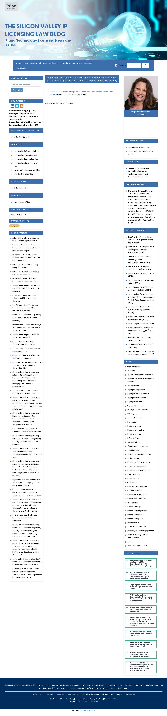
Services (52, 63)
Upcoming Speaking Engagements (141, 531)
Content (50, 694)
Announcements (134, 367)
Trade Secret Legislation (136, 498)
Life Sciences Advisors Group (139, 147)
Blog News (131, 370)
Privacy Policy (107, 694)
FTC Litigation (132, 414)
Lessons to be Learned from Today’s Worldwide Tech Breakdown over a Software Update (26, 328)
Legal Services (72, 694)
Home (18, 63)
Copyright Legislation (135, 402)
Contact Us (21, 68)
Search (122, 65)
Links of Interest (133, 450)
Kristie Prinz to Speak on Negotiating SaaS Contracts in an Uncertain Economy (26, 318)
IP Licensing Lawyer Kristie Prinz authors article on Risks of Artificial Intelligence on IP (26, 258)
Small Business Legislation (137, 486)
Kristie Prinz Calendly (22, 137)
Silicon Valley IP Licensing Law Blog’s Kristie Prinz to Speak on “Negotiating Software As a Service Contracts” (26, 562)
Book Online (89, 63)
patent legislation (134, 474)
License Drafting (133, 442)
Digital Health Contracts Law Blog (27, 170)
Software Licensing (134, 490)
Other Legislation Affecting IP (138, 462)
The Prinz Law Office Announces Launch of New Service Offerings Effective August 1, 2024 (25, 308)
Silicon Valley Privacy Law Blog (25, 155)
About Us (43, 63)
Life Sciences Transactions (137, 446)
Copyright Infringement (136, 398)
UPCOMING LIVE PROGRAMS (137, 527)
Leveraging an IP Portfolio (138, 323)
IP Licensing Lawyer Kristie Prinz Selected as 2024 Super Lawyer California (24, 298)
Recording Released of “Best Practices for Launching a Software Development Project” (26, 248)
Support (119, 694)
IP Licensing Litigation (135, 430)
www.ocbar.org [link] (136, 217)
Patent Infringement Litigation (139, 470)
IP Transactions (133, 438)
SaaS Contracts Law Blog (23, 174)
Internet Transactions (135, 418)
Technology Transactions (137, 494)
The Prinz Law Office (22, 202)
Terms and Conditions (90, 694)
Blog (42, 694)
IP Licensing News (134, 434)
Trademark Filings (134, 506)
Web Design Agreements (137, 546)
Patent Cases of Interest (137, 466)
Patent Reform (133, 478)
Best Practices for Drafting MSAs (141, 273)
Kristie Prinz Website (21, 188)
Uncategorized (133, 523)
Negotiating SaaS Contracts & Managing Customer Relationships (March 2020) (140, 259)
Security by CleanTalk (88, 710)
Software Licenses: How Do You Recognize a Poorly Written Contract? (24, 518)
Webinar (33, 63)
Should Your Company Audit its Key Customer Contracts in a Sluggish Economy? (26, 288)
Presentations (64, 63)
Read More (141, 114)
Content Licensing (134, 386)
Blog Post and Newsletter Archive (140, 375)
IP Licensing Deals (134, 426)
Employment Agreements (137, 410)
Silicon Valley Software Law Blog (26, 151)
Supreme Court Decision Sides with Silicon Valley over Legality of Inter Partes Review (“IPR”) (26, 483)
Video (25, 63)
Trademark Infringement (137, 511)
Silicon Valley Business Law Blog (26, 159)
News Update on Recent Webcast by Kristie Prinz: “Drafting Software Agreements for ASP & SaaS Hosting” (26, 492)
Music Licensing (133, 458)
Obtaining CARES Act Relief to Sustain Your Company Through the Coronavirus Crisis (27, 365)
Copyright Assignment (136, 390)
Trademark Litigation (135, 519)
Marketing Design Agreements (139, 454)
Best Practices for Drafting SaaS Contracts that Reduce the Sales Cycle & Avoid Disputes (141, 297)
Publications (77, 63)
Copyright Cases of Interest (138, 394)
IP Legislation (132, 422)
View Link (137, 223)
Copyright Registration (136, 406)
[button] (145, 65)
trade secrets (132, 502)
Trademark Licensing (135, 515)
